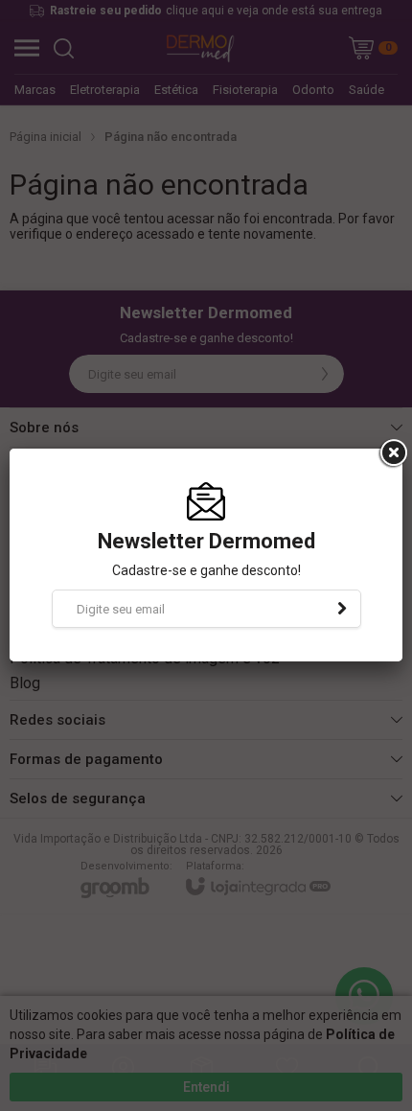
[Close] (392, 453)
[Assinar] (342, 609)
